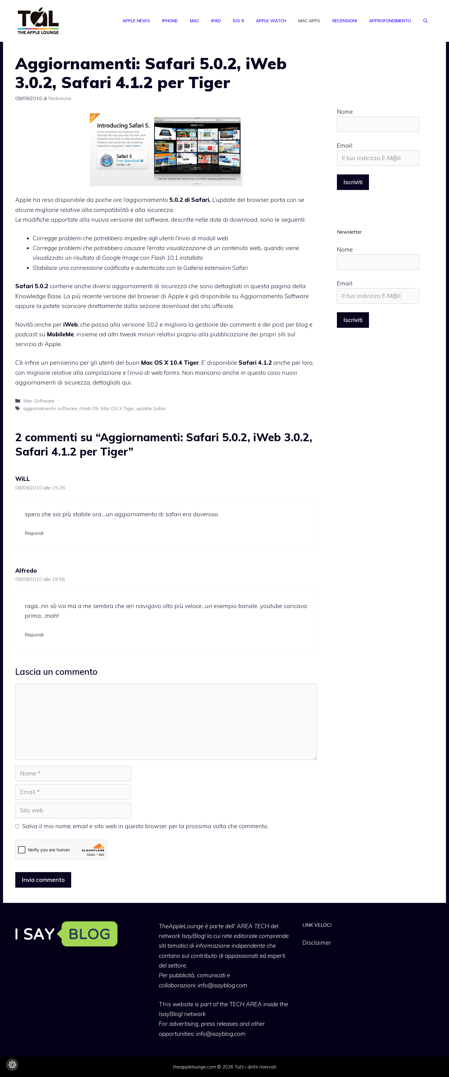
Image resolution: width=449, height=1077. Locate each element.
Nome (345, 111)
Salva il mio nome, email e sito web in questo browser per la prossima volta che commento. (145, 826)
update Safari (151, 408)
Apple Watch (271, 20)
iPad (216, 20)
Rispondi (34, 533)
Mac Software (38, 401)
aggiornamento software (50, 408)
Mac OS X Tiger (117, 408)
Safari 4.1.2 (255, 362)
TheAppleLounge (181, 926)
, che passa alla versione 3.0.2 (110, 324)
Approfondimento (390, 20)
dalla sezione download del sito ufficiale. (179, 306)
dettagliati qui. (112, 382)
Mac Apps (309, 20)
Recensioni (344, 20)
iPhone (170, 20)
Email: (345, 145)
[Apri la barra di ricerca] (425, 21)
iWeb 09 (88, 408)
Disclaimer (316, 942)
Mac (194, 20)
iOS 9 (238, 20)
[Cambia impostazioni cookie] (12, 1065)
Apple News (136, 20)
